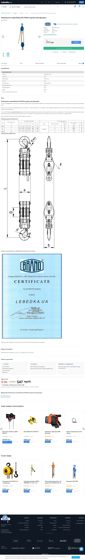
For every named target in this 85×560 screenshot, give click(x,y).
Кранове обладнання (24, 529)
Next (83, 428)
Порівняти (56, 52)
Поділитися (73, 52)
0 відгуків (11, 436)
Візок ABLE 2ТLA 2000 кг (31, 431)
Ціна (47, 40)
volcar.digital (9, 532)
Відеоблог (54, 529)
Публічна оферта (66, 525)
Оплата (41, 523)
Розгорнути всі (49, 533)
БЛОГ (55, 520)
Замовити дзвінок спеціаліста (64, 48)
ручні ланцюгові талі (16, 352)
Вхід (81, 2)
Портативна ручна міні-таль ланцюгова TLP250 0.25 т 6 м (53, 483)
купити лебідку (30, 352)
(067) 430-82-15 (80, 520)
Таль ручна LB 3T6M (72, 481)
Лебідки (27, 520)
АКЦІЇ (41, 529)
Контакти (68, 520)
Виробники (40, 525)
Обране (64, 52)
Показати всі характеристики (49, 34)
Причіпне (27, 527)
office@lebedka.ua (80, 523)
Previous (1, 428)
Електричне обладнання (23, 523)
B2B (42, 527)
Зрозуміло (75, 557)
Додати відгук (5, 396)
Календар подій (53, 523)
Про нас (68, 523)
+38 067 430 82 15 (71, 2)
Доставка (5, 379)
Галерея (54, 525)
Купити (5, 441)
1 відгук (52, 436)
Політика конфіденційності (64, 527)
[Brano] (47, 24)
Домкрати (27, 525)
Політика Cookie (66, 529)
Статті (55, 527)
